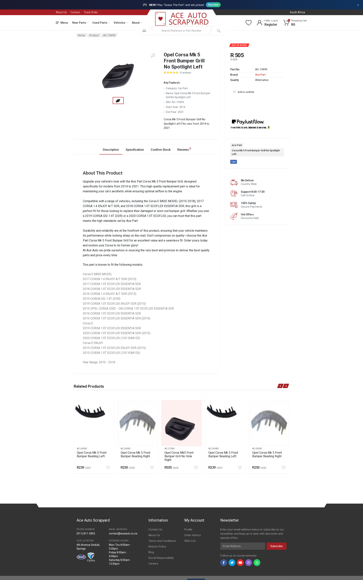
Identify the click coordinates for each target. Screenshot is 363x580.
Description (111, 149)
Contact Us (155, 529)
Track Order (91, 12)
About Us (61, 12)
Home (81, 35)
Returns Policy (157, 546)
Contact (75, 12)
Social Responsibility (161, 558)
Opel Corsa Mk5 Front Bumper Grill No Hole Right (178, 456)
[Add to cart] (108, 467)
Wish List (190, 541)
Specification (135, 149)
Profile (188, 529)
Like (234, 162)
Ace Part (260, 74)
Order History (192, 535)
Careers (153, 563)
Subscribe (276, 546)
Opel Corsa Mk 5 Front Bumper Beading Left (91, 454)
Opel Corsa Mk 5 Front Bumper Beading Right (135, 454)
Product (94, 35)
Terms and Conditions (162, 541)
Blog (151, 552)
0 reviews (185, 72)
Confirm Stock (161, 149)
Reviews (184, 149)
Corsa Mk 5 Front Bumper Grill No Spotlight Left (256, 152)
